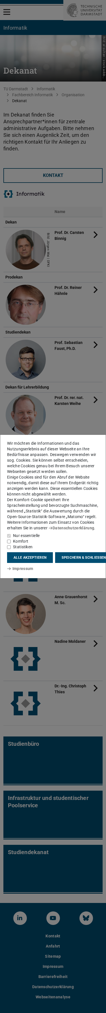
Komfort (20, 541)
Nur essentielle (26, 535)
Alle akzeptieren (30, 558)
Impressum (22, 568)
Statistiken (23, 547)
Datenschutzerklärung (73, 528)
